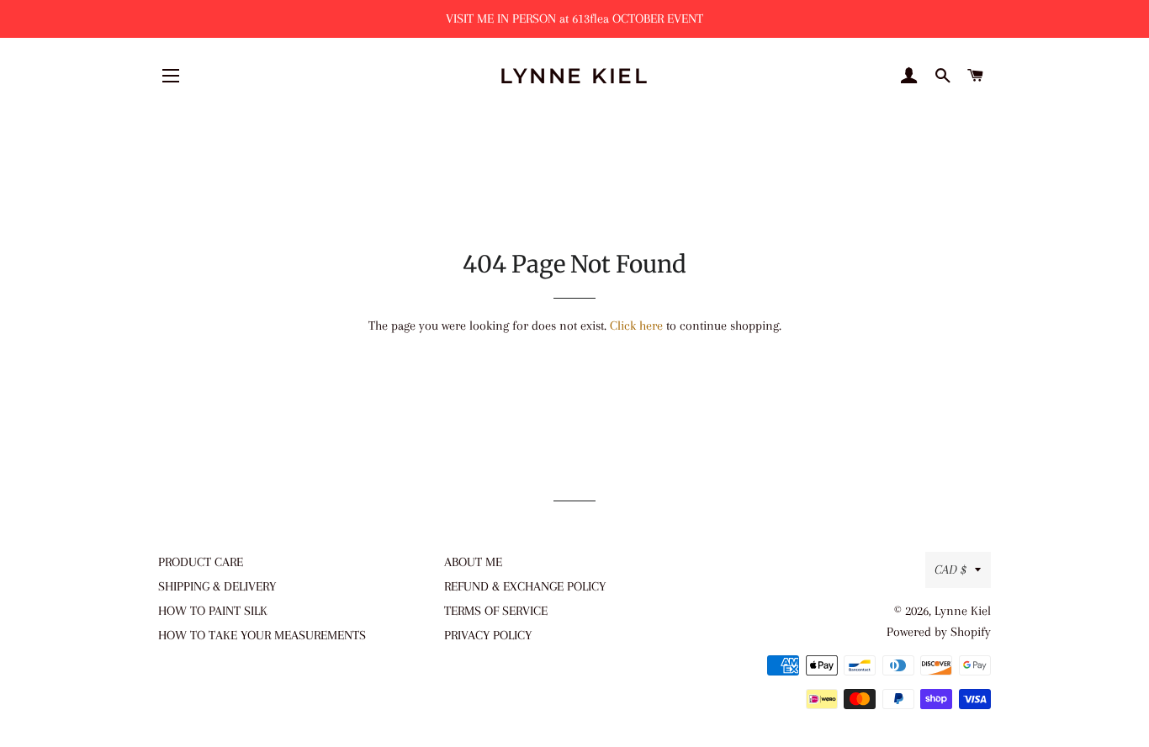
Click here (636, 325)
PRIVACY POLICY (488, 635)
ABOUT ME (473, 562)
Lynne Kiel (574, 75)
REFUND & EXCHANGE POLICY (525, 586)
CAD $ (950, 569)
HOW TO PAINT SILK (212, 610)
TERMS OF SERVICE (496, 610)
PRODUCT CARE (200, 562)
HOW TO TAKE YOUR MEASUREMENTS (262, 635)
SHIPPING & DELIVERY (217, 586)
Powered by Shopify (939, 631)
